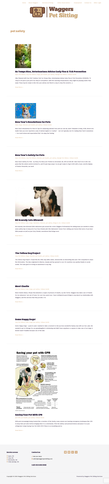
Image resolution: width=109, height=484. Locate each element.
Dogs (38, 74)
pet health (44, 74)
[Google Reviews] (72, 452)
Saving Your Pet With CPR (28, 414)
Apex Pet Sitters (20, 74)
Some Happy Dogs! (25, 319)
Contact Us (87, 3)
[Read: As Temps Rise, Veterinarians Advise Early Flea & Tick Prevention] (23, 56)
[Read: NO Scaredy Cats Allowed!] (39, 201)
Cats (16, 125)
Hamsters (36, 223)
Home (24, 3)
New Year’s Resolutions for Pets (33, 122)
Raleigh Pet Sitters (61, 74)
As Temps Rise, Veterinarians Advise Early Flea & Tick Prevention (50, 71)
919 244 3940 (37, 456)
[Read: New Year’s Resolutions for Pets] (25, 110)
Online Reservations (63, 3)
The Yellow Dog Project (27, 253)
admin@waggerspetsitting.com (43, 459)
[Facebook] (69, 452)
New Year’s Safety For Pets (29, 155)
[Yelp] (76, 452)
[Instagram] (65, 452)
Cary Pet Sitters (31, 74)
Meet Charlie (22, 286)
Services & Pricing (47, 3)
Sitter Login (97, 3)
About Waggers (33, 3)
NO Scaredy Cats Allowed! (29, 220)
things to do (56, 223)
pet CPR (17, 417)
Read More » (19, 87)
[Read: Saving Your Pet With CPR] (37, 381)
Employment (78, 3)
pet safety (51, 74)
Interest (25, 125)
